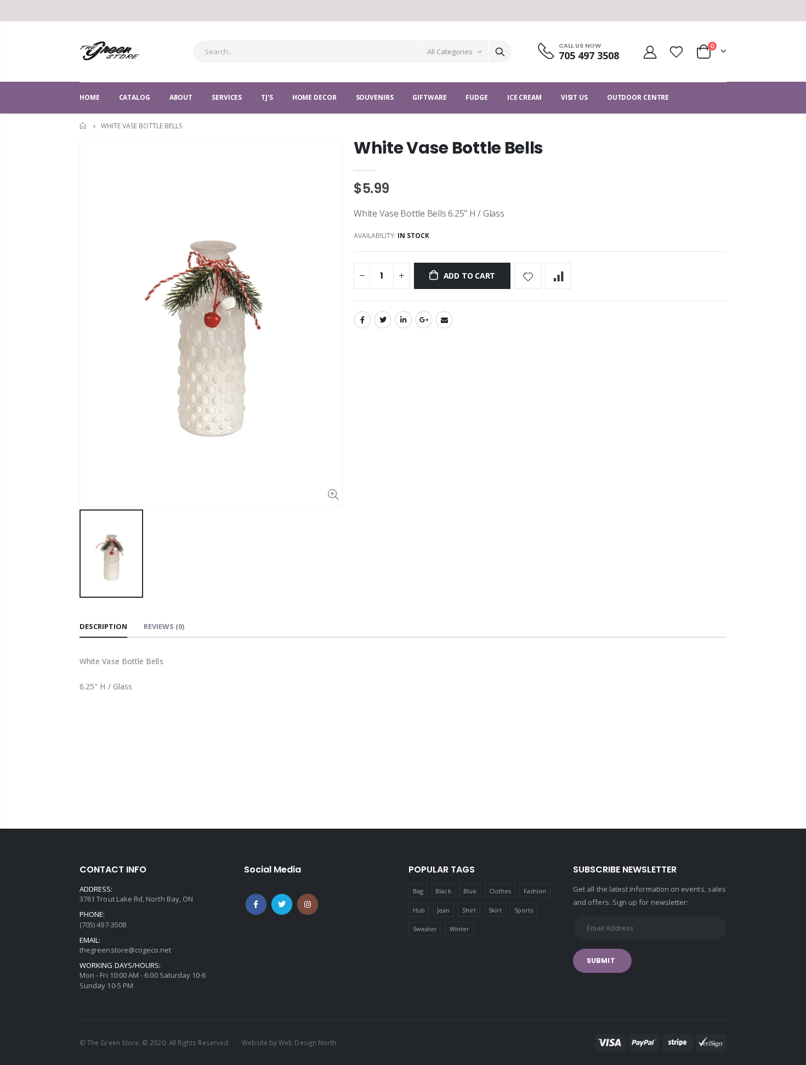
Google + (424, 319)
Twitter (382, 319)
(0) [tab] (164, 626)
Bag (418, 891)
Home (84, 126)
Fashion (535, 891)
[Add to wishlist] (528, 276)
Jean (443, 910)
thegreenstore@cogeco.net (126, 950)
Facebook (362, 319)
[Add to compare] (558, 276)
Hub (419, 910)
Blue (469, 891)
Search (500, 52)
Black (443, 891)
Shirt (469, 910)
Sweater (425, 929)
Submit (601, 960)
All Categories (450, 51)
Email (444, 319)
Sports (523, 910)
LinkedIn (403, 319)
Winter (459, 929)
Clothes (500, 891)
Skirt (495, 910)
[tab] (103, 627)
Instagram (308, 904)
